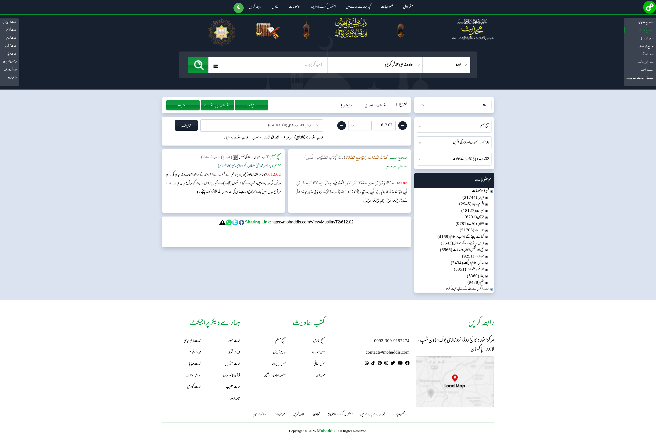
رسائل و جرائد (10, 70)
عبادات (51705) (472, 230)
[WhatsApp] (367, 363)
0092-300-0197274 (391, 341)
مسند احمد (647, 70)
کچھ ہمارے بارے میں (358, 7)
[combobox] (454, 126)
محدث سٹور (234, 341)
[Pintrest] (380, 363)
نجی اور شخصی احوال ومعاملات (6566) (462, 250)
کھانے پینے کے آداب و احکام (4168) (460, 237)
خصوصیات (387, 7)
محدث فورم (11, 38)
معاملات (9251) (473, 256)
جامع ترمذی (646, 46)
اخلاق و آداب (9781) (470, 224)
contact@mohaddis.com (387, 352)
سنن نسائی (647, 54)
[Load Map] (455, 381)
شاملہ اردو (12, 78)
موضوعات (294, 7)
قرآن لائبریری (10, 62)
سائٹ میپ (258, 414)
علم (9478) (475, 282)
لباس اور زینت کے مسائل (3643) (462, 243)
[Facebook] (407, 363)
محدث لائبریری (10, 22)
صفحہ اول (408, 7)
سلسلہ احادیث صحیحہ (640, 78)
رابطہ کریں (255, 7)
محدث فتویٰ (11, 30)
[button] (238, 8)
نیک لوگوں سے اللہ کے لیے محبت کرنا (467, 289)
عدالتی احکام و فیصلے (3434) (467, 263)
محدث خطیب (233, 387)
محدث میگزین (10, 46)
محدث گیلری (194, 387)
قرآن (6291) (474, 217)
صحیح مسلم (646, 30)
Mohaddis (326, 430)
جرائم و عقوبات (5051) (469, 269)
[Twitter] (393, 363)
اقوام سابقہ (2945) (471, 204)
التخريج (183, 105)
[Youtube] (400, 363)
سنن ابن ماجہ (645, 62)
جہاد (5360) (475, 276)
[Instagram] (386, 363)
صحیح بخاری (645, 22)
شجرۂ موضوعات (480, 191)
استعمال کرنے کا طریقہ (323, 7)
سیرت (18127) (472, 211)
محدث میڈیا (11, 54)
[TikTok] (373, 363)
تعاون (275, 7)
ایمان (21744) (473, 198)
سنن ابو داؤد (646, 38)
